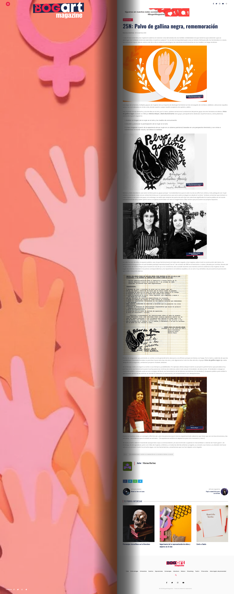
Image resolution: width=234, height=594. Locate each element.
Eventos (150, 571)
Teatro (197, 571)
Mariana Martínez (128, 33)
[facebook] (125, 481)
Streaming (190, 571)
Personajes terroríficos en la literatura (136, 544)
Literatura (176, 571)
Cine (127, 571)
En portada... (128, 20)
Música (183, 571)
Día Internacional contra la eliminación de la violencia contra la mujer (151, 454)
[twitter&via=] (18, 589)
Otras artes (204, 571)
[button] (176, 575)
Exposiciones (159, 571)
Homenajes (168, 571)
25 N (125, 454)
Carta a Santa (201, 544)
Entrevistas (143, 571)
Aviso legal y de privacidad (218, 571)
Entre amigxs (134, 571)
